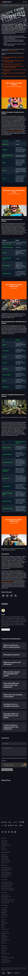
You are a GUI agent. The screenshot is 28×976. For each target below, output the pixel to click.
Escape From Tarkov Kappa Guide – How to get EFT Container (15, 70)
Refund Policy (4, 841)
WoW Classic (4, 956)
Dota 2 (2, 927)
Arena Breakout (4, 911)
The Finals (3, 950)
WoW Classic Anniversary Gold (7, 899)
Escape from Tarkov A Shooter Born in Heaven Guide (14, 73)
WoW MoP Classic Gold (6, 886)
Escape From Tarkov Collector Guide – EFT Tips (15, 76)
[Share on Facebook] (11, 595)
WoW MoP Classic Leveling (7, 883)
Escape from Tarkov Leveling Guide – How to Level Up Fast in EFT (14, 61)
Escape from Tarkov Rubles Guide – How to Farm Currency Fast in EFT (14, 66)
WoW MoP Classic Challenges (7, 890)
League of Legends (5, 939)
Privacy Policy (4, 840)
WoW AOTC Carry (5, 870)
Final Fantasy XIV (4, 936)
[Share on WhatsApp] (7, 595)
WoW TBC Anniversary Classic (7, 957)
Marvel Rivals (4, 943)
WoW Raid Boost (4, 856)
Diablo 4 (3, 924)
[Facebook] (2, 832)
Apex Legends (4, 907)
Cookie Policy (4, 843)
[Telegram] (9, 832)
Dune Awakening (4, 929)
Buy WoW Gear (4, 877)
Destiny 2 (3, 921)
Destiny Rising (4, 923)
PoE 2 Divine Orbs (5, 902)
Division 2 (3, 926)
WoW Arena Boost (5, 859)
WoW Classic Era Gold (6, 896)
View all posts (5, 629)
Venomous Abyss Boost (6, 867)
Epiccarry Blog (5, 5)
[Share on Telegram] (3, 595)
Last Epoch (3, 938)
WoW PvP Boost (4, 857)
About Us (3, 846)
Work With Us (4, 849)
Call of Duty (3, 914)
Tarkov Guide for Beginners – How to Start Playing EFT (13, 57)
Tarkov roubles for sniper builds (14, 130)
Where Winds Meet (5, 953)
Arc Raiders (3, 909)
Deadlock (3, 917)
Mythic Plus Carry (5, 862)
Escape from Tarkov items (7, 581)
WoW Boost (3, 854)
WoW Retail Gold (5, 895)
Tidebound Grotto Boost (6, 869)
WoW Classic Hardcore (6, 960)
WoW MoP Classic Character (7, 888)
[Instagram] (6, 832)
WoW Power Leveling (5, 861)
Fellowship (3, 935)
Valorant (3, 951)
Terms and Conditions (6, 845)
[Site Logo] (6, 2)
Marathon (3, 941)
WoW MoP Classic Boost (6, 882)
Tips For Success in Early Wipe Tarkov (12, 64)
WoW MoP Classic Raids (6, 885)
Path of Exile (4, 947)
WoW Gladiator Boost (5, 875)
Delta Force (3, 919)
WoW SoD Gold (4, 898)
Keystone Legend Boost (6, 872)
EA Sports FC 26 (4, 932)
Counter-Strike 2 (4, 915)
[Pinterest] (12, 832)
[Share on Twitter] (15, 595)
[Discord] (15, 832)
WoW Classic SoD (5, 962)
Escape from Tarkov (14, 5)
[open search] (23, 2)
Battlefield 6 (4, 912)
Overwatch (3, 945)
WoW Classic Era (5, 959)
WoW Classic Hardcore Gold (7, 901)
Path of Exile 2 (4, 948)
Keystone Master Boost (6, 874)
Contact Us (3, 848)
